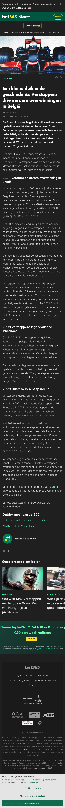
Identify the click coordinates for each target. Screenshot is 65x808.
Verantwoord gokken (19, 680)
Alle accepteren (32, 803)
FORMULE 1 (9, 78)
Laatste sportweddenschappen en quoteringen (25, 520)
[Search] (59, 32)
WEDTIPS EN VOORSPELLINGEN (27, 32)
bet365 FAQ (44, 675)
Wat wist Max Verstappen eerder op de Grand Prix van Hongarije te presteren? (21, 605)
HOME (5, 32)
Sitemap (32, 685)
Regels (18, 675)
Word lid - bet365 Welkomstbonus (19, 526)
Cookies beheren (32, 788)
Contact (30, 675)
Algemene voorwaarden (44, 648)
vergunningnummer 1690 (42, 768)
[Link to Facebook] (56, 79)
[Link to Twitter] (61, 79)
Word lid (58, 17)
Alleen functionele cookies (32, 796)
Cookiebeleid (34, 782)
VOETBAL (52, 32)
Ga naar (28, 25)
